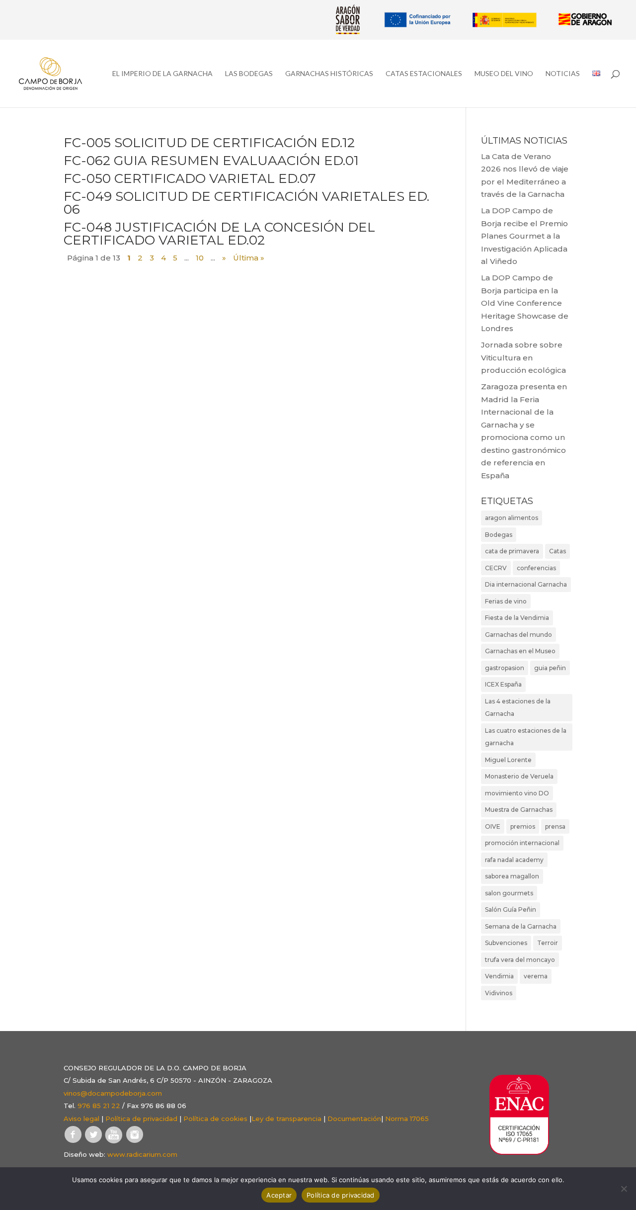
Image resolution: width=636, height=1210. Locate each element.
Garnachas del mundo (518, 634)
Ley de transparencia (286, 1119)
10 (200, 257)
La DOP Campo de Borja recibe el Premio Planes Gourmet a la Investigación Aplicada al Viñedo (524, 236)
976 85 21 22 (99, 1106)
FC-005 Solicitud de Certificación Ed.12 (209, 143)
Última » (248, 257)
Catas (557, 551)
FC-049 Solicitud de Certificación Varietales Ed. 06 (246, 202)
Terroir (547, 943)
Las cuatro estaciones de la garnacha (525, 737)
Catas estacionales (424, 74)
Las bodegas (249, 74)
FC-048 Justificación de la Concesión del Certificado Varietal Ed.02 (219, 233)
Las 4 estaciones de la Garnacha (518, 707)
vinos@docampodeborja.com (113, 1093)
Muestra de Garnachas (519, 809)
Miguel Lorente (508, 760)
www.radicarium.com (142, 1154)
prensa (555, 826)
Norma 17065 (407, 1119)
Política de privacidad (141, 1119)
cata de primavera (512, 551)
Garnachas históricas (329, 74)
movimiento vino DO (517, 793)
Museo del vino (504, 74)
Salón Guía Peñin (510, 909)
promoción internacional (522, 843)
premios (522, 826)
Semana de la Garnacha (520, 926)
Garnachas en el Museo (520, 651)
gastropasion (504, 668)
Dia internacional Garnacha (526, 584)
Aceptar (279, 1195)
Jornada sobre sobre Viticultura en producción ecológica (523, 357)
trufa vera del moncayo (520, 959)
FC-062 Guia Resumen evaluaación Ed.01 (211, 161)
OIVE (492, 826)
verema (536, 976)
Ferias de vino (506, 601)
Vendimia (499, 976)
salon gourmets (509, 893)
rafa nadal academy (514, 860)
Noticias (563, 74)
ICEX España (503, 684)
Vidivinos (498, 993)
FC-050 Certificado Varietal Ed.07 (190, 178)
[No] (624, 1189)
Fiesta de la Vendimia (517, 617)
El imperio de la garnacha (162, 74)
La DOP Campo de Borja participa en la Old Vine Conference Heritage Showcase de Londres (524, 303)
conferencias (536, 568)
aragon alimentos (511, 517)
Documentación (354, 1119)
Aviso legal (81, 1119)
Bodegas (498, 534)
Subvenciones (506, 943)
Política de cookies (215, 1119)
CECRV (496, 568)
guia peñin (550, 668)
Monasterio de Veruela (519, 776)
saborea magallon (512, 876)
